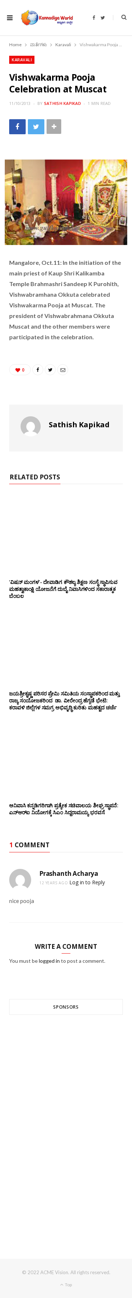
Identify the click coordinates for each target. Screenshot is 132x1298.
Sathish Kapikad (62, 103)
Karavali (22, 59)
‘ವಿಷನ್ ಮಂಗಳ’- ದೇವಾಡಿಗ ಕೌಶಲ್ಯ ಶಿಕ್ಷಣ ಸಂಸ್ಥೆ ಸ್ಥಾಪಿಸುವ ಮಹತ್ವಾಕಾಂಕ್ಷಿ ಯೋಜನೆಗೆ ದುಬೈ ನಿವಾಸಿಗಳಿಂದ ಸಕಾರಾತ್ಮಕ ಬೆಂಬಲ (63, 588)
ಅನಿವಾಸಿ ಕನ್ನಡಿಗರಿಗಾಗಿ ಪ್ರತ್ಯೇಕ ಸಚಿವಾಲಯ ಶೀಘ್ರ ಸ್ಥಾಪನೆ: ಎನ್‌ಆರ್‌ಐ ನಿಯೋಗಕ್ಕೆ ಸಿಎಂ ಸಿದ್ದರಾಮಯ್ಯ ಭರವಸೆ (63, 809)
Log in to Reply (87, 882)
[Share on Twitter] (36, 126)
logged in (49, 961)
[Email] (62, 369)
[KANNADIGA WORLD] (46, 17)
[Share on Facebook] (17, 126)
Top (68, 1284)
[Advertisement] (66, 1123)
